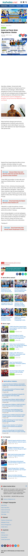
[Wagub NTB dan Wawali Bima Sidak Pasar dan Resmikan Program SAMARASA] (7, 283)
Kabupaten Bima (5, 512)
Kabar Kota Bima (5, 285)
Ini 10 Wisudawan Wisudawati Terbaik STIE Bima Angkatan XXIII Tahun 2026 (13, 395)
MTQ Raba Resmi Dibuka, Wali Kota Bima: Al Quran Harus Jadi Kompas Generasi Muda (13, 400)
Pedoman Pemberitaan (6, 520)
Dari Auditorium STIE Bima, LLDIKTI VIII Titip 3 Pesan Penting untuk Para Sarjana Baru (13, 405)
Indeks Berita (4, 527)
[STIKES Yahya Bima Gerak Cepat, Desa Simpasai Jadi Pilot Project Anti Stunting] (4, 329)
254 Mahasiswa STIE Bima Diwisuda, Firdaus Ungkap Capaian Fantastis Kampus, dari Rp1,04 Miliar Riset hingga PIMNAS (13, 415)
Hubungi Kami (4, 535)
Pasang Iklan (4, 537)
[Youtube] (13, 546)
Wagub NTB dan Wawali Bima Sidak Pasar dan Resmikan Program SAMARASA (6, 290)
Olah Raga (3, 514)
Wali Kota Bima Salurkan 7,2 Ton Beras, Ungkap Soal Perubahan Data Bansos (12, 425)
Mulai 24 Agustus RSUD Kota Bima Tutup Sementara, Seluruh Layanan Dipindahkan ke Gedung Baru (17, 441)
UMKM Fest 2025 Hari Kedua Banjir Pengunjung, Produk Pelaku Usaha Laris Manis (20, 319)
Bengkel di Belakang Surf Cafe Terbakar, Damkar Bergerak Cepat (12, 420)
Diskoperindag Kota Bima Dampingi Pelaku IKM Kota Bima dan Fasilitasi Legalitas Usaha (20, 290)
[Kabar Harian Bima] (10, 2)
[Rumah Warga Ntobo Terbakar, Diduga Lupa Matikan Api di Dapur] (4, 470)
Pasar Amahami (6, 264)
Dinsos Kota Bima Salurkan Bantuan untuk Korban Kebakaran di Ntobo (17, 476)
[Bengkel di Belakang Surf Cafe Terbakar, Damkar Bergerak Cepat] (4, 449)
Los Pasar (18, 263)
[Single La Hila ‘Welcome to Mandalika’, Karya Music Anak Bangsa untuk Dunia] (4, 355)
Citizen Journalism (5, 539)
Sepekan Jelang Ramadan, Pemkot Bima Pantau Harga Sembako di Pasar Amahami (20, 304)
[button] (21, 2)
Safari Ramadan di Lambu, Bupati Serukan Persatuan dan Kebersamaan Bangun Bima (17, 337)
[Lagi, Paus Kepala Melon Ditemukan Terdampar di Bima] (4, 364)
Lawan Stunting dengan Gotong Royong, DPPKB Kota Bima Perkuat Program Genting (13, 431)
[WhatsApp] (25, 274)
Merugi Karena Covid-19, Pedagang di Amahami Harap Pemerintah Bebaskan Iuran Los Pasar (13, 98)
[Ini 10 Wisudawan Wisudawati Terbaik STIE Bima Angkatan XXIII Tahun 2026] (4, 463)
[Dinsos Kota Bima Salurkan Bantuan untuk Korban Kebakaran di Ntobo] (4, 476)
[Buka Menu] (23, 2)
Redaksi (3, 532)
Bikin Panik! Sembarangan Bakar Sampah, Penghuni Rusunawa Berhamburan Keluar (16, 455)
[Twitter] (20, 274)
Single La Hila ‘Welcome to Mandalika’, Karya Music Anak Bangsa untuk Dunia (17, 354)
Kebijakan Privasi (5, 522)
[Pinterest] (7, 546)
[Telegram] (23, 274)
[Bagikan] (25, 35)
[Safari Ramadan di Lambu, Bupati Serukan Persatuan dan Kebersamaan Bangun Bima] (4, 338)
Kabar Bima (4, 27)
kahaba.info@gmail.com (9, 499)
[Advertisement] (14, 69)
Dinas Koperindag (10, 263)
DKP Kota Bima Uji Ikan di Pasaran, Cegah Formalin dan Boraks (13, 390)
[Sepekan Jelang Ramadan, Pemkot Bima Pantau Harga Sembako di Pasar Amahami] (21, 298)
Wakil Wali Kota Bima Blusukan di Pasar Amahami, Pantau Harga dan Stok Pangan (6, 319)
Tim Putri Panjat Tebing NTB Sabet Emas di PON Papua (16, 371)
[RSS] (18, 546)
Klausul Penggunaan (6, 524)
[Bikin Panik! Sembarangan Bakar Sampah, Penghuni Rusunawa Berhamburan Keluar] (4, 456)
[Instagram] (10, 546)
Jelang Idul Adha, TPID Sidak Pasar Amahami (7, 303)
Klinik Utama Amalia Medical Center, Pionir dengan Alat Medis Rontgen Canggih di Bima (18, 345)
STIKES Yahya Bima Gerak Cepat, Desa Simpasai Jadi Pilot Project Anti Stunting (18, 328)
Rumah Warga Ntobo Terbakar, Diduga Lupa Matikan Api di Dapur (17, 469)
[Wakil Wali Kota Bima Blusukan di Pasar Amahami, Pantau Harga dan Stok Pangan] (7, 312)
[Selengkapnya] (26, 486)
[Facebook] (17, 274)
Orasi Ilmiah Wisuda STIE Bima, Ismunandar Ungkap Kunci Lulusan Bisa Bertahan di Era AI (14, 384)
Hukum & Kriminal (5, 509)
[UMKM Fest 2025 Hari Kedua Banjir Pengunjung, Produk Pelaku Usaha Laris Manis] (21, 312)
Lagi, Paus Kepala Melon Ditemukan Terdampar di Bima (17, 362)
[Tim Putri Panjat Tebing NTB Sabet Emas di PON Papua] (4, 372)
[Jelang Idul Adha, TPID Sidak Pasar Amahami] (7, 298)
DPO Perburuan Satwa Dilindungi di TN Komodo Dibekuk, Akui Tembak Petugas (12, 410)
